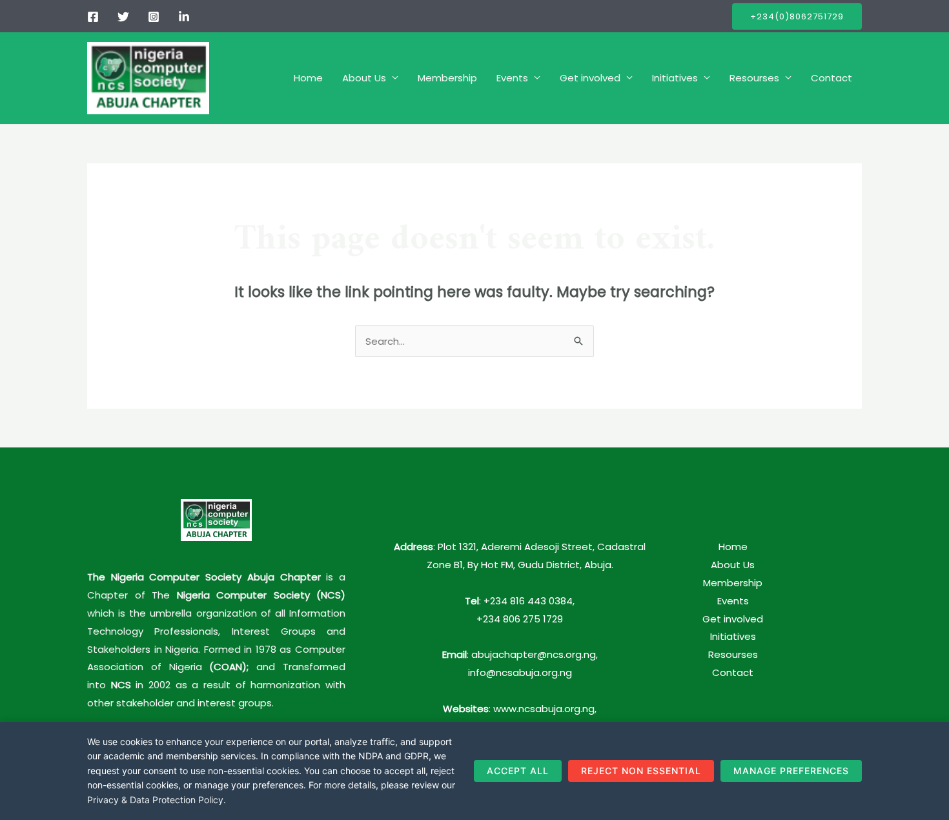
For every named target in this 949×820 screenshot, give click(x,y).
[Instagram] (153, 17)
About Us (364, 78)
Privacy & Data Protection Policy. (156, 799)
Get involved (590, 78)
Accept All (518, 770)
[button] (797, 16)
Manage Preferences (791, 770)
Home (308, 78)
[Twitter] (123, 17)
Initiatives (675, 78)
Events (512, 78)
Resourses (754, 78)
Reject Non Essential (641, 770)
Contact (831, 78)
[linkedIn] (184, 17)
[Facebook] (93, 17)
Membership (447, 78)
